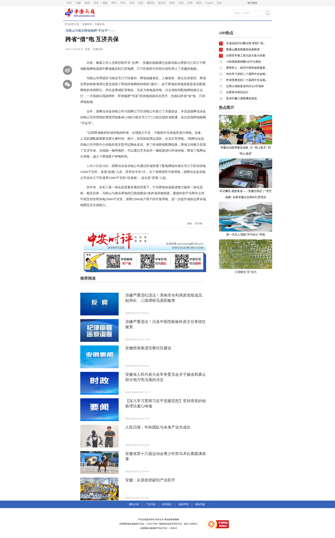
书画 (181, 3)
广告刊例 (150, 504)
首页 (69, 3)
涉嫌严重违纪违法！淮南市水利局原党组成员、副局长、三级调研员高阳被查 (165, 298)
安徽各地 (100, 24)
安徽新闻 (87, 24)
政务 (96, 3)
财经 (172, 3)
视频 (105, 3)
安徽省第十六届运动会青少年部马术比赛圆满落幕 (165, 456)
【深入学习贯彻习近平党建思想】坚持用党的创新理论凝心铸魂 (165, 403)
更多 (219, 3)
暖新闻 (150, 3)
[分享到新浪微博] (68, 70)
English (209, 3)
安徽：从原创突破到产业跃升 (150, 480)
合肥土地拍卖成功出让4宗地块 (245, 86)
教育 (190, 3)
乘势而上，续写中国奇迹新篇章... (246, 67)
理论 (113, 3)
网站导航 (199, 504)
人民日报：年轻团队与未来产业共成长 (158, 427)
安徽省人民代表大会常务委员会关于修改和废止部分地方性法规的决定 (165, 377)
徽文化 (162, 3)
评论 (122, 3)
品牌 (140, 3)
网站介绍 (134, 504)
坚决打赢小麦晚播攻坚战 (241, 98)
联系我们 (167, 504)
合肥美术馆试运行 (237, 92)
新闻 (87, 3)
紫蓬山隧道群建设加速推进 (243, 49)
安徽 (78, 3)
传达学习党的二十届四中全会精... (246, 73)
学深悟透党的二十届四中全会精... (246, 80)
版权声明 (183, 504)
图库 (198, 3)
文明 (131, 3)
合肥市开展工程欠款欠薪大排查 (245, 55)
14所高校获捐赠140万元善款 (243, 61)
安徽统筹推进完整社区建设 (148, 348)
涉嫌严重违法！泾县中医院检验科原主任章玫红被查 (165, 324)
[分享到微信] (68, 84)
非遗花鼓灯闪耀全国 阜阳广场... (245, 43)
